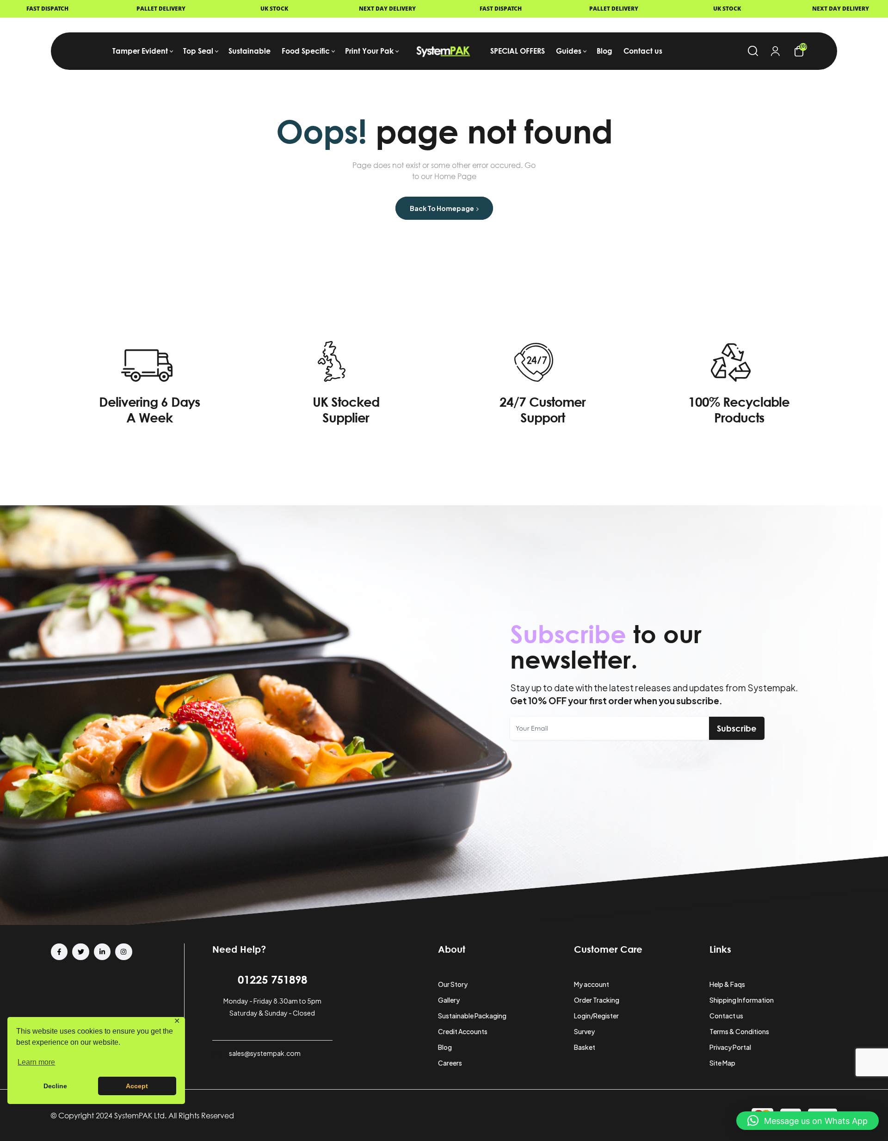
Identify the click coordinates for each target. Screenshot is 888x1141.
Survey (584, 1031)
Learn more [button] (36, 1062)
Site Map (722, 1063)
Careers (450, 1063)
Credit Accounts (462, 1031)
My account (591, 984)
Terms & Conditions (739, 1031)
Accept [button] (137, 1086)
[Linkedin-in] (102, 951)
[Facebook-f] (59, 951)
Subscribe (737, 728)
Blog (445, 1047)
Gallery (449, 1000)
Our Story (453, 984)
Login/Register (596, 1015)
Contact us (726, 1015)
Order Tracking (596, 1000)
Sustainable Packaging (472, 1015)
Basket (584, 1047)
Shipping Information (741, 1000)
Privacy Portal (730, 1047)
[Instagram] (123, 951)
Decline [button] (55, 1086)
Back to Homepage (442, 208)
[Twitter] (80, 951)
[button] (807, 1120)
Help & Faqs (727, 984)
